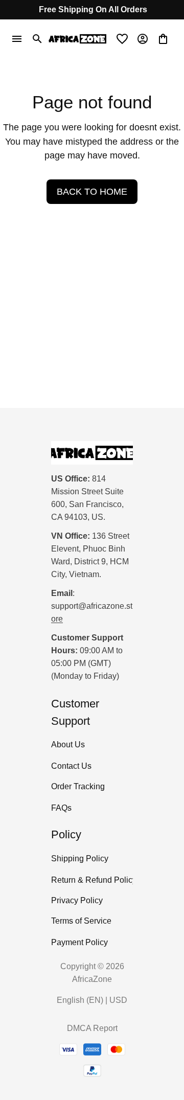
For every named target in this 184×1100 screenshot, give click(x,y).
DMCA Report (92, 1028)
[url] (92, 613)
